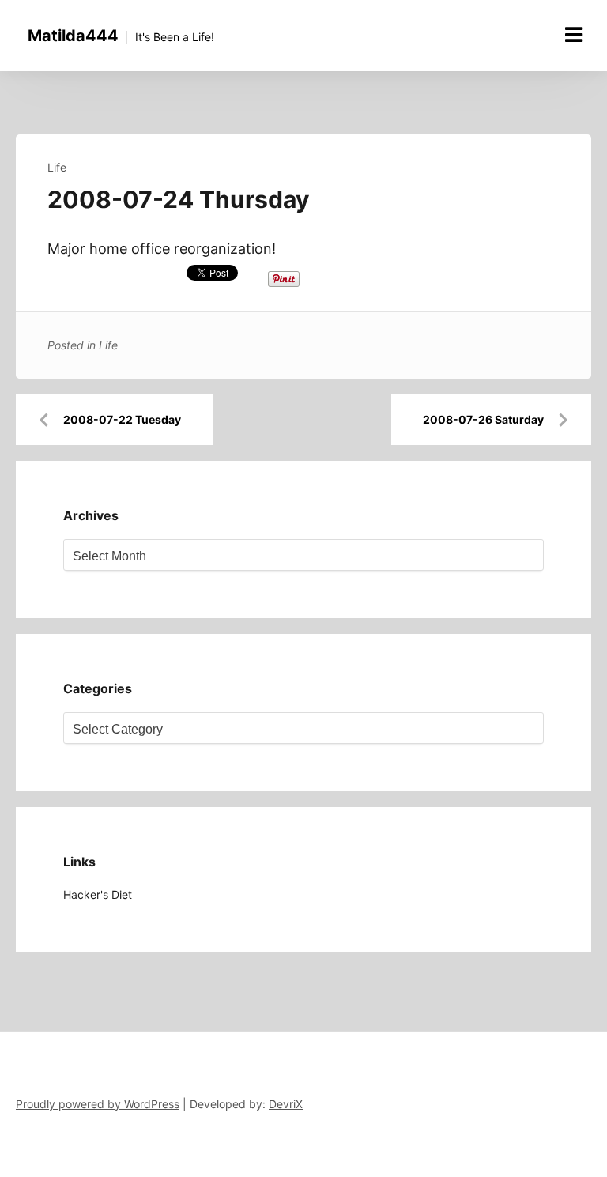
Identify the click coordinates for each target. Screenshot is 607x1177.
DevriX (286, 1104)
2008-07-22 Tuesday (122, 419)
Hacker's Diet (97, 894)
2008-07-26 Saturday (483, 419)
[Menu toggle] (573, 35)
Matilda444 (73, 35)
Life (56, 167)
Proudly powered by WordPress (97, 1104)
